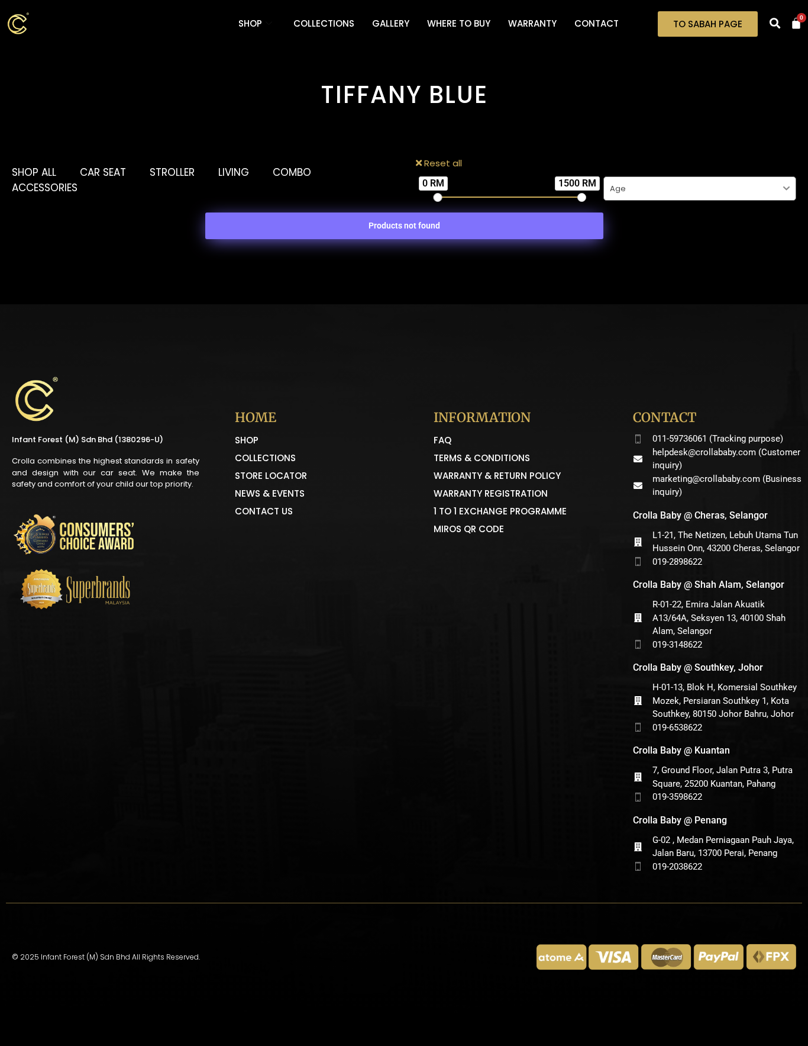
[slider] (438, 197)
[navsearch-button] (775, 24)
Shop (250, 23)
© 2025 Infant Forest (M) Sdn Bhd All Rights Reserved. (106, 957)
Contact (596, 23)
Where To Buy (458, 23)
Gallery (390, 23)
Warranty (532, 23)
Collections (323, 23)
